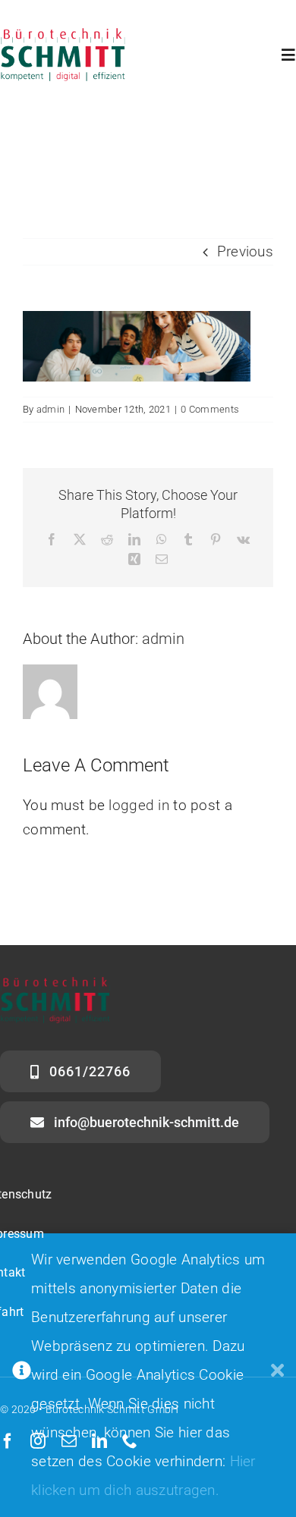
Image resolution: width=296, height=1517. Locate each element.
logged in (139, 805)
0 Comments (210, 409)
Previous (245, 251)
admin (50, 409)
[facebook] (7, 1441)
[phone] (129, 1441)
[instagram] (38, 1441)
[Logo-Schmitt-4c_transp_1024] (62, 35)
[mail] (69, 1441)
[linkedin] (99, 1441)
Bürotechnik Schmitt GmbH (112, 1409)
